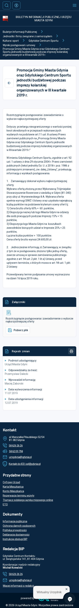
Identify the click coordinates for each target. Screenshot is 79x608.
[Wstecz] (9, 83)
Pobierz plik (21, 330)
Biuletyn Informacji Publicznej (20, 31)
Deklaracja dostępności (16, 534)
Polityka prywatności (15, 530)
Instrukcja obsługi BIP (15, 539)
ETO (5, 504)
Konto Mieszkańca (13, 491)
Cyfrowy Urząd (11, 482)
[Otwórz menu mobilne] (74, 5)
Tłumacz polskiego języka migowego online (28, 500)
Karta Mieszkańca (13, 486)
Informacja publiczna (15, 521)
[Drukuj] (71, 351)
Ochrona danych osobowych (19, 525)
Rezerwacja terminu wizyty (18, 495)
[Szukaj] (6, 5)
